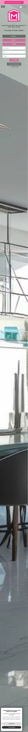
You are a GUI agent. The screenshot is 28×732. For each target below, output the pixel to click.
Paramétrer (11, 723)
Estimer (14, 44)
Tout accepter (11, 727)
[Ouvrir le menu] (3, 6)
